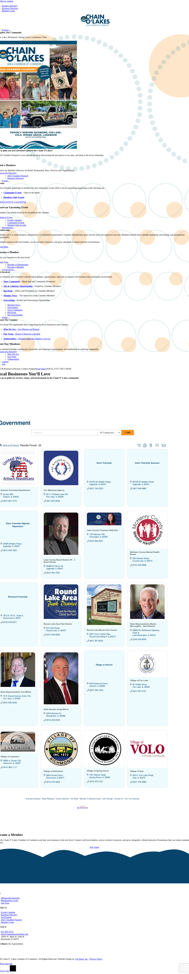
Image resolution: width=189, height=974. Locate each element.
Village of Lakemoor (10, 756)
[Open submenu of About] (8, 318)
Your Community (11, 281)
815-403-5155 (7, 931)
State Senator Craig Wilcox (56, 709)
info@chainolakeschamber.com (14, 934)
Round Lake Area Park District (58, 624)
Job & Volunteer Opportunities (18, 286)
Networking (9, 300)
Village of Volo (137, 771)
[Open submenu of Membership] (14, 228)
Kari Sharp (41, 369)
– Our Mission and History (21, 329)
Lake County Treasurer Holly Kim (102, 530)
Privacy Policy (96, 959)
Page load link (6, 964)
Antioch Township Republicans (15, 490)
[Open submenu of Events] (9, 181)
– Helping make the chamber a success (27, 339)
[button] (139, 445)
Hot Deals (8, 291)
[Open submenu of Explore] (10, 30)
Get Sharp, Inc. (81, 959)
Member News (10, 295)
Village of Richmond (53, 771)
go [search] (128, 432)
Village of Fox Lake (139, 680)
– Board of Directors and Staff (21, 334)
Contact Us (118, 798)
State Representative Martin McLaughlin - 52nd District (143, 625)
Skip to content (6, 1)
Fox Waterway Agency (54, 490)
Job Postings (108, 798)
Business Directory (33, 798)
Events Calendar (62, 798)
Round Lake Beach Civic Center (102, 630)
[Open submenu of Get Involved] (14, 270)
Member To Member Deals (90, 798)
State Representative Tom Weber (16, 692)
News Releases (48, 798)
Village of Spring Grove (98, 771)
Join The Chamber (132, 798)
